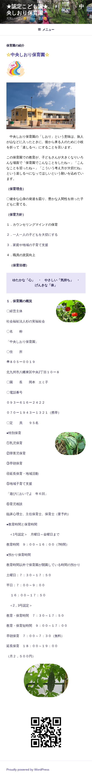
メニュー (48, 29)
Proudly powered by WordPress (27, 769)
